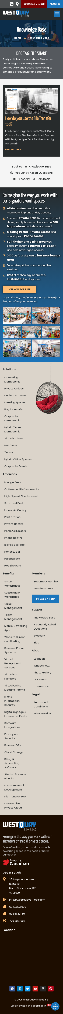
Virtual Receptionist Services (12, 663)
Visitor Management (13, 606)
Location (39, 658)
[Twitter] (27, 988)
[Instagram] (43, 988)
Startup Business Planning (15, 776)
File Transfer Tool (15, 796)
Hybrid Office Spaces (18, 459)
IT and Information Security (12, 701)
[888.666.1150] (4, 913)
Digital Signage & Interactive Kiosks (15, 714)
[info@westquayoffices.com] (4, 899)
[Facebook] (12, 988)
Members (55, 3)
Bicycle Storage (14, 545)
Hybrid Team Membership (12, 429)
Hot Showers (12, 565)
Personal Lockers (15, 531)
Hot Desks (10, 445)
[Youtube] (35, 988)
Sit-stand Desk (14, 503)
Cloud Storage (13, 752)
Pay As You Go (13, 409)
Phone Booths (13, 538)
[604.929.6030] (4, 906)
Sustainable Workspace (12, 595)
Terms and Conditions (41, 704)
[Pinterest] (51, 988)
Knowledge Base (31, 30)
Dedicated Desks (15, 395)
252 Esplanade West (22, 879)
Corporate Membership (12, 418)
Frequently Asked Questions (45, 626)
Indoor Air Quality (15, 510)
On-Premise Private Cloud (13, 805)
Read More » (13, 149)
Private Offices (14, 388)
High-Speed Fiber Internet (21, 496)
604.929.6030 (17, 907)
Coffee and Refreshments (21, 489)
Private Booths (13, 524)
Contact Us (41, 686)
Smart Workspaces (12, 583)
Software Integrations (12, 725)
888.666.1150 (17, 914)
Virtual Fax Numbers (11, 676)
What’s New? (42, 665)
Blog (36, 642)
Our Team (40, 679)
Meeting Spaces (15, 402)
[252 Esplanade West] (4, 879)
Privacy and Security (11, 736)
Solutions (9, 369)
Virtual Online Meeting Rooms (14, 687)
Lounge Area (12, 482)
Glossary (39, 635)
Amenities (10, 474)
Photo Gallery (42, 672)
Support (38, 610)
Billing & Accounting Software (11, 763)
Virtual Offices (13, 438)
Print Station (12, 517)
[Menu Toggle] (57, 14)
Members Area (43, 588)
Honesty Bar (12, 551)
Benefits (8, 573)
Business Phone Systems (14, 650)
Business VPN (12, 745)
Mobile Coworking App (15, 628)
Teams (8, 452)
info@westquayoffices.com (27, 899)
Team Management (13, 617)
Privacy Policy (42, 713)
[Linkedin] (20, 988)
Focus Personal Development (14, 787)
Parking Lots (12, 558)
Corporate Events (15, 466)
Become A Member (34, 3)
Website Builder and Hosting (14, 639)
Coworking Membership (12, 379)
